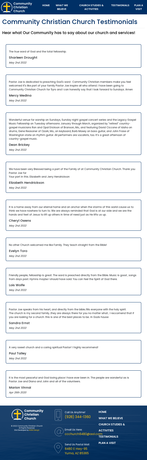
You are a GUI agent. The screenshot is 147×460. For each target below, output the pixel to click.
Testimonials (120, 5)
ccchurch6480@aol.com (83, 434)
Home (46, 5)
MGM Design (34, 430)
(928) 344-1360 (78, 416)
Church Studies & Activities (91, 7)
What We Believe (62, 7)
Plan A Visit (138, 7)
